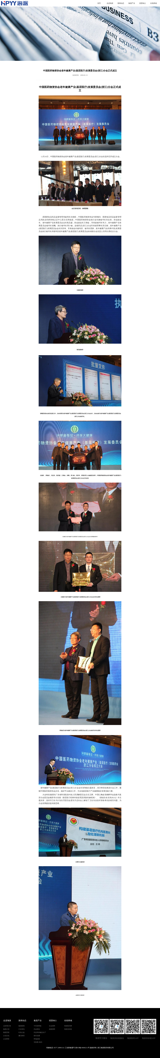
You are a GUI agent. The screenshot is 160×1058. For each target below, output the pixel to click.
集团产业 (131, 3)
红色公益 (22, 1032)
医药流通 (37, 1035)
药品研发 (37, 1029)
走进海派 (110, 3)
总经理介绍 (7, 1026)
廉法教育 (22, 1035)
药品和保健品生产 (40, 1032)
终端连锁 (37, 1039)
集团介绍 (6, 1029)
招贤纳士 (142, 3)
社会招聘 (52, 1026)
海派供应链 (68, 1029)
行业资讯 (22, 1029)
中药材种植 (37, 1026)
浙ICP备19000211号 (82, 1048)
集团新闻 (22, 1026)
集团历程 (6, 1032)
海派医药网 (68, 1026)
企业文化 (6, 1035)
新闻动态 (121, 3)
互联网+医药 (38, 1042)
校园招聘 (52, 1029)
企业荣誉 (6, 1039)
